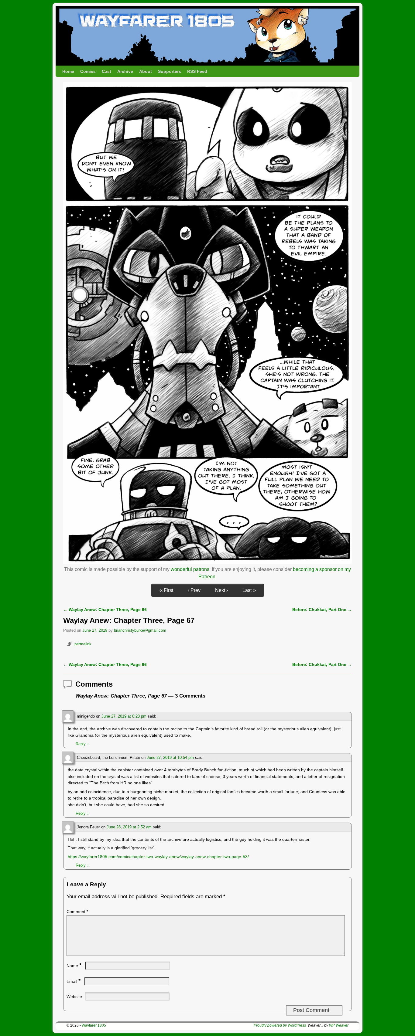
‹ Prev (194, 590)
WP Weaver (338, 1025)
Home (68, 71)
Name (74, 965)
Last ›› (249, 590)
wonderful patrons (190, 569)
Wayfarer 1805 (94, 1025)
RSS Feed (197, 71)
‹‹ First (166, 590)
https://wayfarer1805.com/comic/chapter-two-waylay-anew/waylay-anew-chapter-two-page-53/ (158, 856)
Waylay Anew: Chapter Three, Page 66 (105, 609)
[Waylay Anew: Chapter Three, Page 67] (207, 562)
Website (74, 996)
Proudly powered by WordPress (280, 1025)
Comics (88, 71)
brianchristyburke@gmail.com (140, 630)
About (145, 71)
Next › (221, 590)
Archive (125, 71)
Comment (77, 911)
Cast (106, 71)
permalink (82, 644)
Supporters (169, 71)
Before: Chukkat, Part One (322, 609)
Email (74, 981)
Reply (82, 744)
